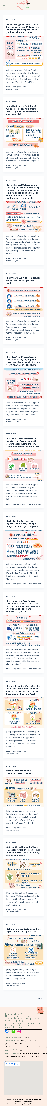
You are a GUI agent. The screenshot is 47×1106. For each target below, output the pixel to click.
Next (38, 999)
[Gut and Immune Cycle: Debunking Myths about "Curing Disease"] (23, 950)
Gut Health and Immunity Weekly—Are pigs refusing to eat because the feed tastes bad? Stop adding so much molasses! (23, 851)
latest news (11, 20)
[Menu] (4, 5)
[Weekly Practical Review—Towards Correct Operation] (23, 792)
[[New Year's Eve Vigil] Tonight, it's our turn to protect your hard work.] (23, 302)
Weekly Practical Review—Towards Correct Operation (20, 772)
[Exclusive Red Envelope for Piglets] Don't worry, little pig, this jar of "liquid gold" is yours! (22, 523)
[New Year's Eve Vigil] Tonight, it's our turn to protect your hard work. (23, 280)
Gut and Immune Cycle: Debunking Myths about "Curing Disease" (23, 930)
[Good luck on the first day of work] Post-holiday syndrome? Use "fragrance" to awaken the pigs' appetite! (22, 110)
